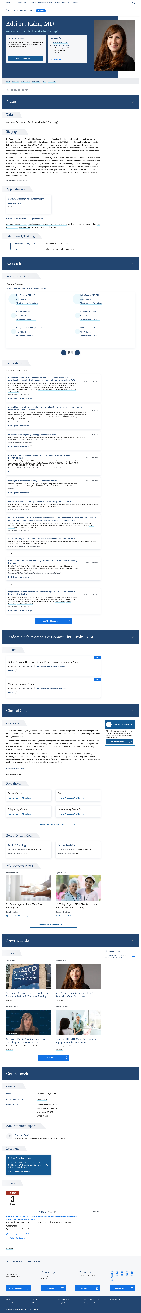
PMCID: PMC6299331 (15, 465)
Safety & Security (114, 1299)
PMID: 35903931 (43, 389)
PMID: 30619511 (73, 463)
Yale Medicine (24, 227)
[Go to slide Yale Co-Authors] (69, 352)
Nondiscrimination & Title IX (92, 1299)
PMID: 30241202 (60, 601)
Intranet (8, 1299)
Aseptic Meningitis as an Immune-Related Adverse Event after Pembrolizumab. (42, 538)
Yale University (36, 1303)
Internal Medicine (59, 224)
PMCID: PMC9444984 (56, 389)
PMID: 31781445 (26, 544)
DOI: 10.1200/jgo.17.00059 (25, 603)
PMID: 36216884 (19, 440)
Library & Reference (64, 1303)
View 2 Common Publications (27, 303)
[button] (114, 45)
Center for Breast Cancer (16, 224)
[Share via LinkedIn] (15, 90)
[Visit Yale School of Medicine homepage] (23, 1262)
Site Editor (35, 1299)
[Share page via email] (23, 90)
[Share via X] (8, 90)
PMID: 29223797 (71, 417)
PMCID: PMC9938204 (32, 440)
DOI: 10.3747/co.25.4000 (24, 570)
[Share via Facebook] (12, 90)
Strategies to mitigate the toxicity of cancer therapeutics (32, 481)
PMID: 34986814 (31, 507)
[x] (112, 1278)
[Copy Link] (133, 102)
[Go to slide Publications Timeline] (63, 352)
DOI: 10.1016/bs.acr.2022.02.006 (62, 486)
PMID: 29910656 (66, 568)
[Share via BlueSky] (19, 90)
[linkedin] (127, 1273)
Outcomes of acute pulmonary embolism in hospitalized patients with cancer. (41, 501)
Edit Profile (9, 1248)
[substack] (132, 1273)
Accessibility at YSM (64, 1299)
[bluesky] (112, 1273)
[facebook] (117, 1273)
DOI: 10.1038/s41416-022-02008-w (51, 440)
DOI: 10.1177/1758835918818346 (33, 465)
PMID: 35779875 (45, 486)
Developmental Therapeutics (40, 224)
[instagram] (122, 1273)
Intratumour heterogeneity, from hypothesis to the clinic (32, 434)
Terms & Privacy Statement (14, 1303)
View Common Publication (26, 319)
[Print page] (26, 90)
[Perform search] (133, 2)
